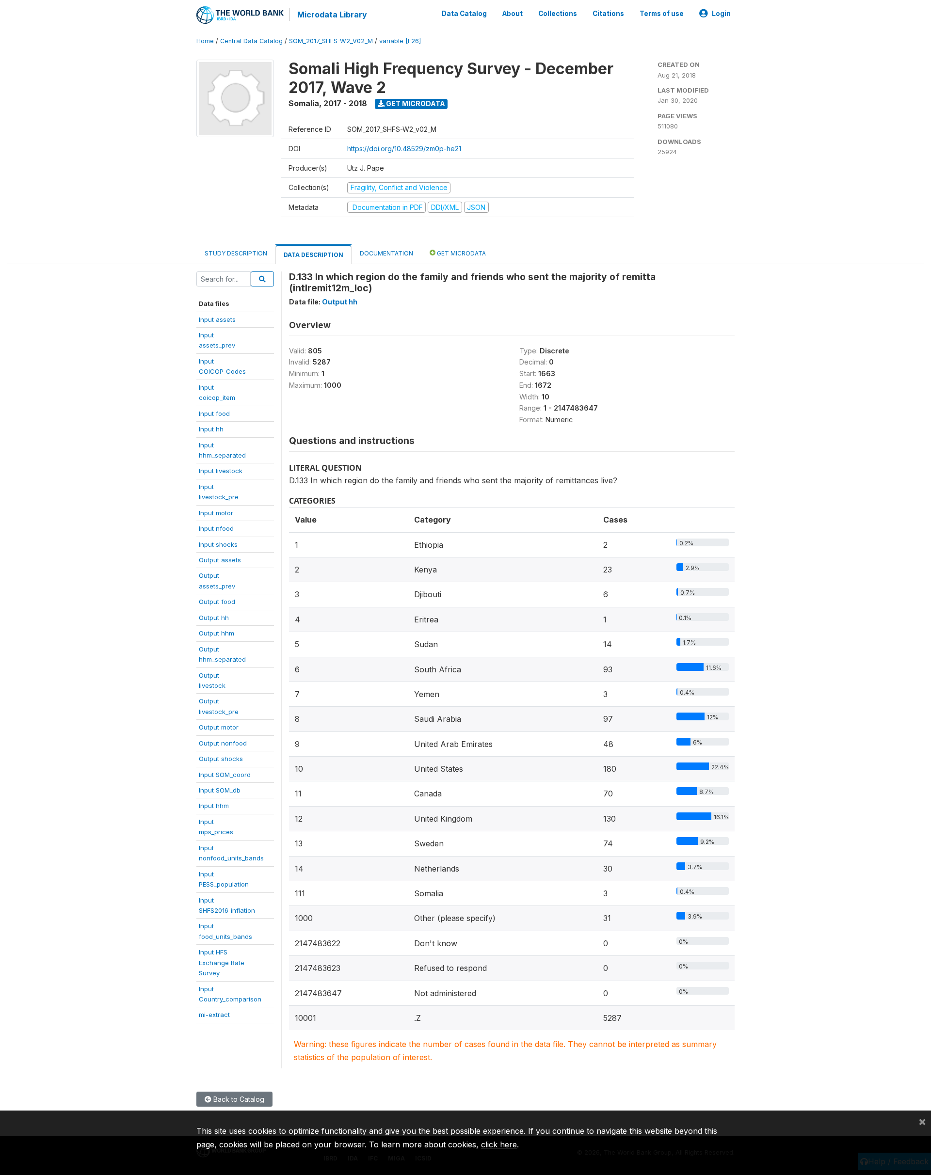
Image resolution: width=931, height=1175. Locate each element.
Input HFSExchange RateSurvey (221, 962)
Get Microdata (415, 103)
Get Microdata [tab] (460, 253)
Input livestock (220, 471)
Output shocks (221, 758)
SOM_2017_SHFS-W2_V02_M (331, 41)
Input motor (216, 513)
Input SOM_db (220, 790)
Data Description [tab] (313, 254)
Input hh (211, 429)
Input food (214, 413)
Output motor (219, 727)
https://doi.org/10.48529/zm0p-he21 (404, 148)
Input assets (217, 319)
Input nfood (216, 528)
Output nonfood (223, 743)
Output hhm (216, 633)
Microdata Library (332, 14)
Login (721, 13)
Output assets (220, 560)
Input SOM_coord (225, 774)
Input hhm (214, 806)
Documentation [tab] (386, 253)
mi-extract (214, 1014)
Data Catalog (464, 13)
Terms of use (662, 13)
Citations (608, 13)
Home (205, 41)
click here (499, 1144)
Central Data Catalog (251, 41)
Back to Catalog (237, 1099)
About (512, 13)
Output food (217, 601)
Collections (557, 13)
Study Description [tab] (236, 253)
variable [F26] (400, 41)
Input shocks (218, 544)
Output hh (214, 617)
